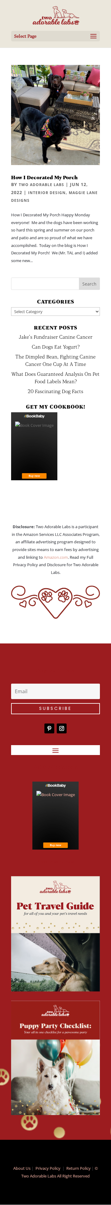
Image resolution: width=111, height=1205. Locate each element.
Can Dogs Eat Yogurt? (56, 347)
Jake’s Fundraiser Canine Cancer (55, 337)
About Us (22, 1168)
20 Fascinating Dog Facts (55, 391)
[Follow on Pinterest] (49, 728)
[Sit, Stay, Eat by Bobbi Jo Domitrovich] (34, 446)
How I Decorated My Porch (44, 177)
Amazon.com (56, 557)
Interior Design (47, 192)
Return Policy (78, 1168)
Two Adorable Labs (41, 184)
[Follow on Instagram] (62, 728)
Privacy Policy (47, 1168)
